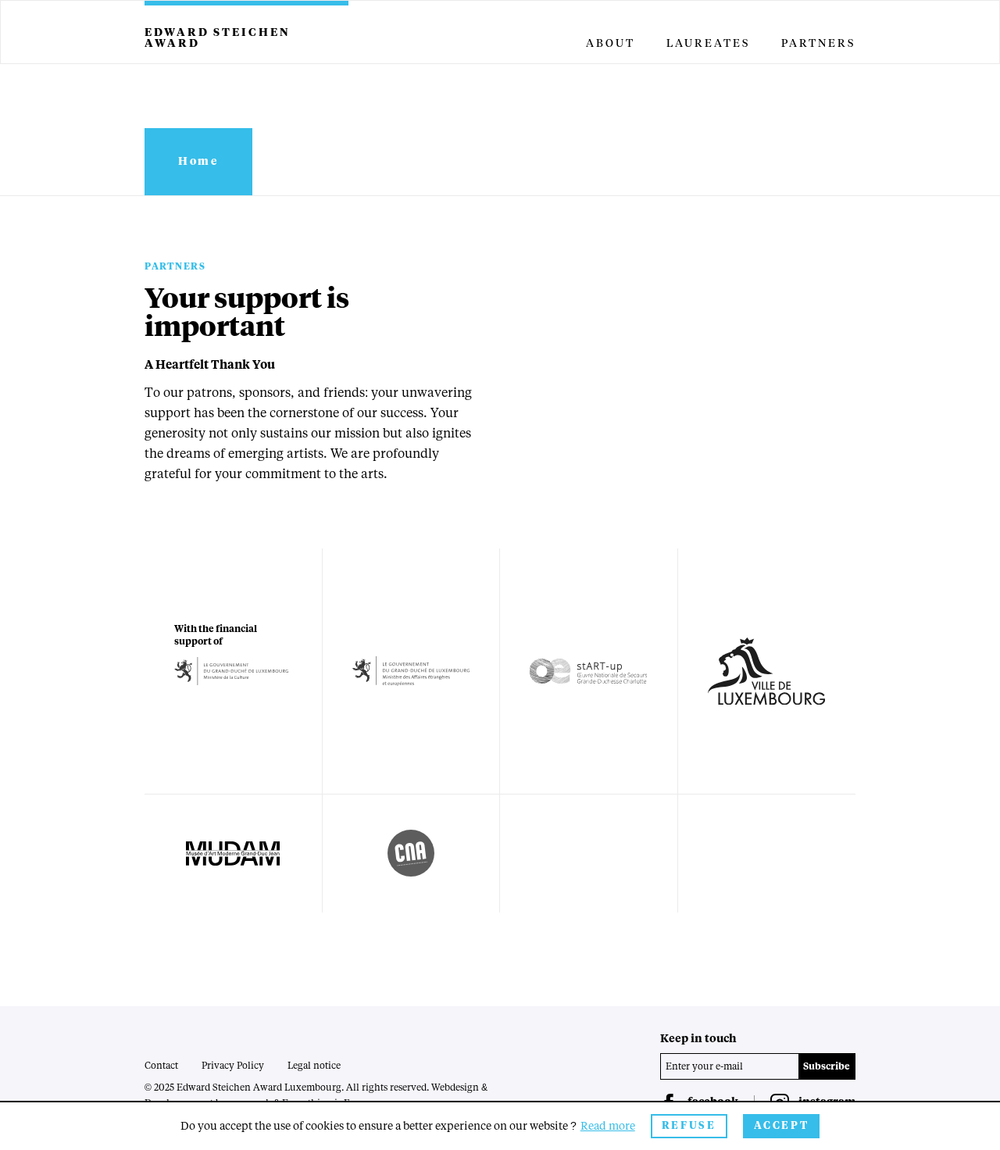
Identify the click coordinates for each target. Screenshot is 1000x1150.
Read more (607, 1126)
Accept (781, 1126)
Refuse (689, 1126)
